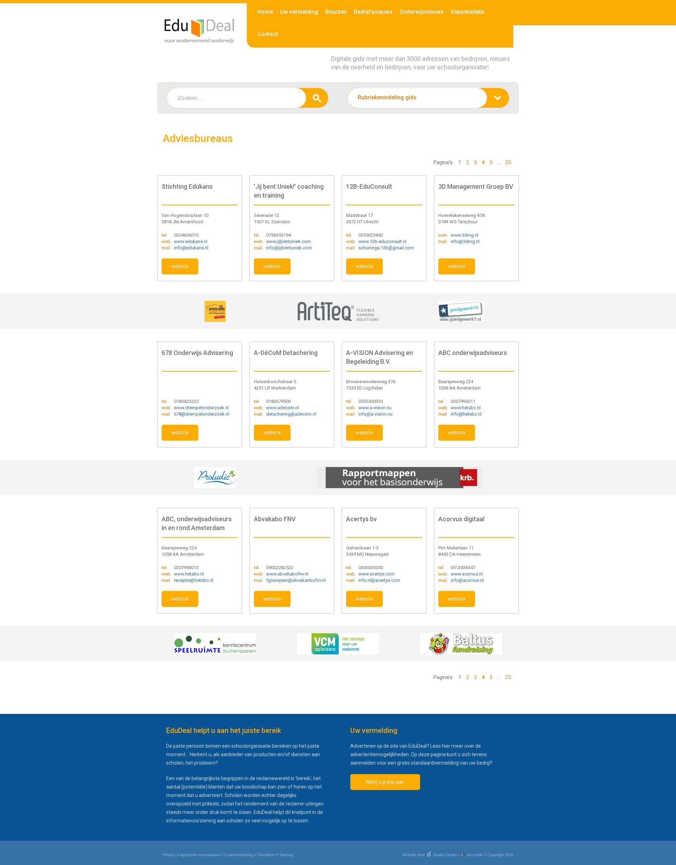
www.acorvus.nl (467, 574)
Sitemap (286, 855)
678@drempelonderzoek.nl (201, 414)
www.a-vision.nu (375, 407)
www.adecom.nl (282, 407)
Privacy (169, 855)
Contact (267, 34)
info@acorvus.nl (467, 580)
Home (265, 11)
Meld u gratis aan (385, 782)
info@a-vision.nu (375, 414)
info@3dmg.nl (465, 241)
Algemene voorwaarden (200, 855)
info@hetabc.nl (466, 414)
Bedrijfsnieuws (373, 11)
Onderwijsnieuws (422, 11)
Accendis (475, 855)
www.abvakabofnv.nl (287, 574)
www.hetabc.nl (466, 407)
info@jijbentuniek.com (289, 247)
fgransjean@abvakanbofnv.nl (296, 580)
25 (508, 162)
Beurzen (336, 11)
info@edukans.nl (191, 247)
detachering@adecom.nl (291, 414)
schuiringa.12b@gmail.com (386, 247)
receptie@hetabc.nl (193, 580)
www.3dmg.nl (464, 235)
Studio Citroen (445, 855)
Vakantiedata (467, 11)
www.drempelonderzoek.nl (201, 407)
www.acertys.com (376, 574)
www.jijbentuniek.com (288, 241)
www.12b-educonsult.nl (382, 241)
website (180, 266)
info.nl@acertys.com (379, 580)
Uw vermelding (299, 11)
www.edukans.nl (190, 241)
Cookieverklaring (238, 855)
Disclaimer (266, 855)
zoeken (317, 98)
